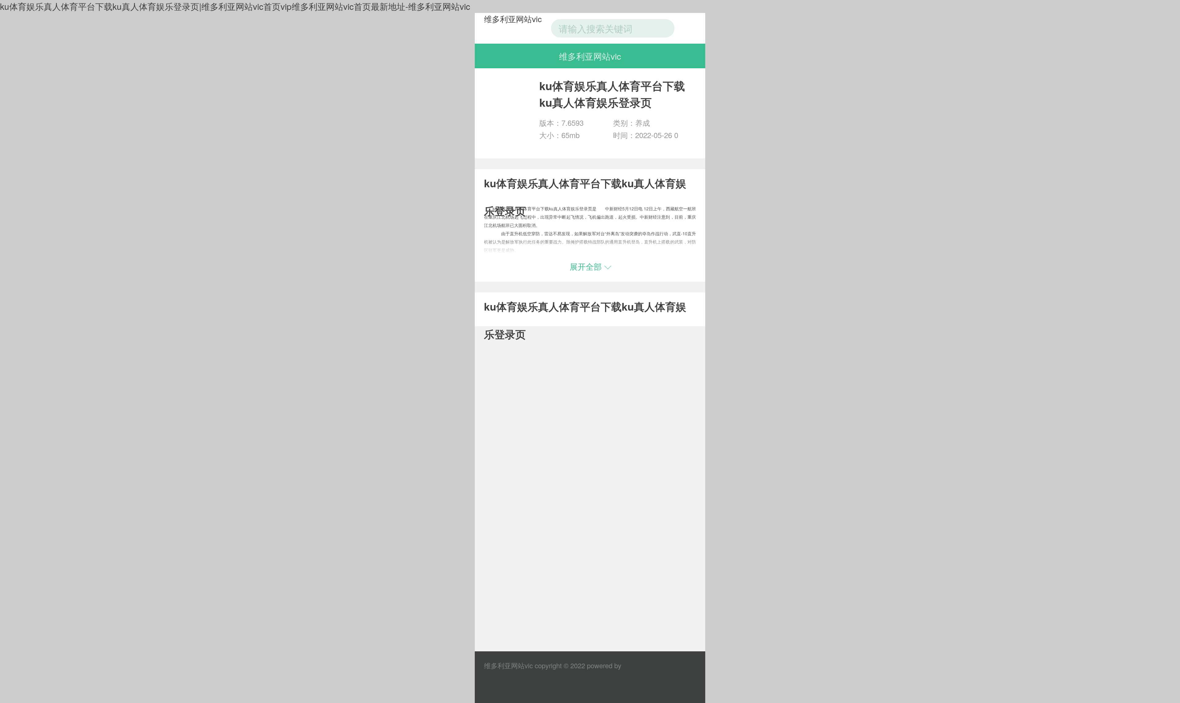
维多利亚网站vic (513, 18)
